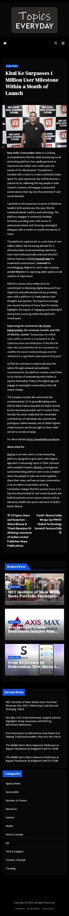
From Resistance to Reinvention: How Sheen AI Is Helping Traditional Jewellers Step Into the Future (33, 735)
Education (11, 809)
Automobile (12, 792)
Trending (11, 868)
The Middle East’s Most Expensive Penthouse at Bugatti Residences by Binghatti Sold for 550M (32, 747)
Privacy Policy (33, 908)
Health (9, 826)
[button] (55, 43)
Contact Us (20, 908)
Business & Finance (16, 800)
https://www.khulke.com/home (43, 439)
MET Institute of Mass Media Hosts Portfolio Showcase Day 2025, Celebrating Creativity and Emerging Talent (32, 705)
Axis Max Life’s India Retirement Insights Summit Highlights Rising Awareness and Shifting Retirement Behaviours (33, 721)
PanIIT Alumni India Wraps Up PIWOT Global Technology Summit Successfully (48, 522)
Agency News (12, 66)
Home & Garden (14, 834)
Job (7, 843)
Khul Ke (11, 454)
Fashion (10, 817)
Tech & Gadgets (15, 851)
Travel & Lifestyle (16, 860)
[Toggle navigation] (63, 43)
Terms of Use (48, 908)
